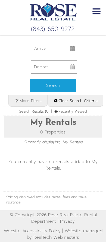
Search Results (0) (34, 111)
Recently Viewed (72, 111)
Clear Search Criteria (78, 101)
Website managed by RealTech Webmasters (64, 234)
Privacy (67, 221)
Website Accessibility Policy (32, 231)
